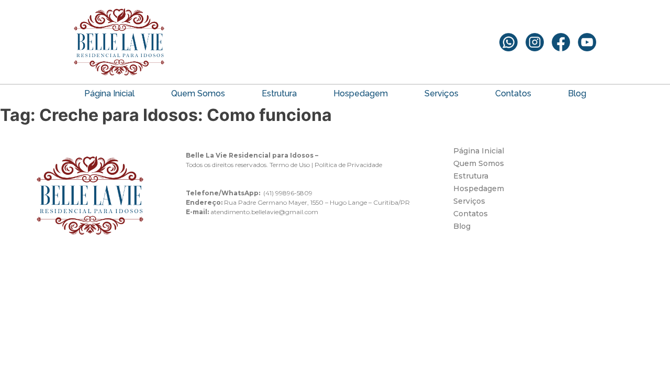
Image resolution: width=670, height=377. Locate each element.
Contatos (513, 93)
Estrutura (279, 93)
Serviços (442, 93)
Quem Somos (198, 93)
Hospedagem (360, 93)
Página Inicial (109, 93)
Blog (577, 93)
